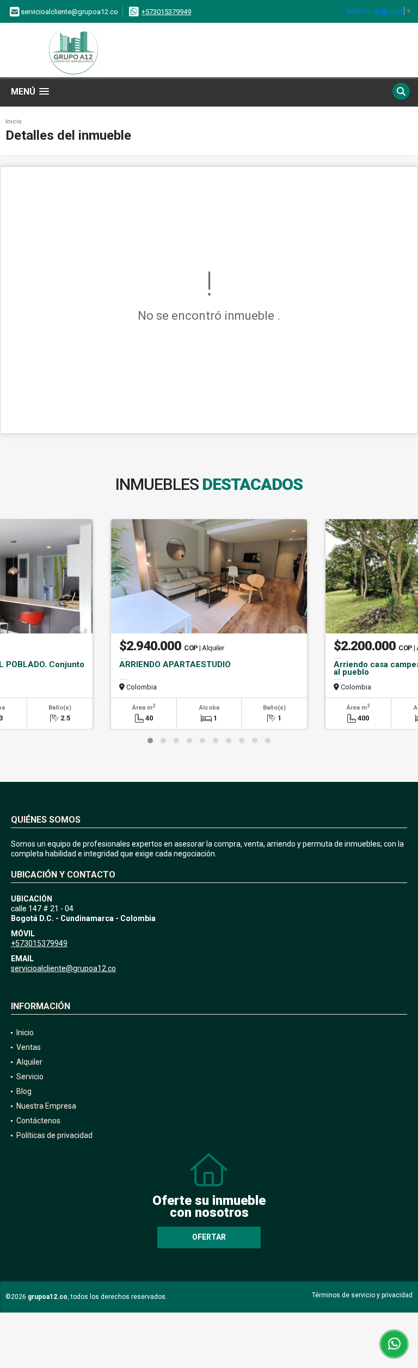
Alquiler (29, 1062)
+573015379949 (166, 12)
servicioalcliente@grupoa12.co (63, 968)
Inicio (13, 121)
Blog (24, 1091)
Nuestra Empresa (46, 1106)
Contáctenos (38, 1120)
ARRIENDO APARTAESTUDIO (175, 664)
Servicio (30, 1076)
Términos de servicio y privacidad (362, 1295)
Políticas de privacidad (54, 1135)
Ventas (28, 1047)
